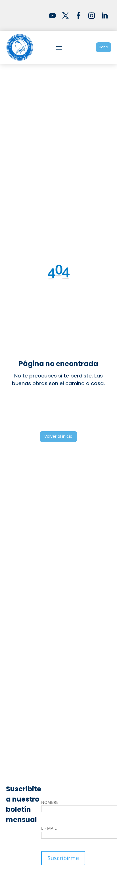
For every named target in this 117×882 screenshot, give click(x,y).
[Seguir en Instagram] (91, 15)
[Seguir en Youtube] (52, 15)
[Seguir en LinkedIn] (104, 15)
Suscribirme (63, 858)
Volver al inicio (58, 436)
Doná (103, 47)
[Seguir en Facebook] (78, 15)
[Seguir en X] (65, 15)
